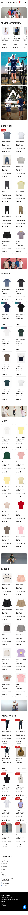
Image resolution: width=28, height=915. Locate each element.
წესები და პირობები (6, 897)
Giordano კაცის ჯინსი (6, 734)
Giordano (4, 44)
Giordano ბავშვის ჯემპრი (20, 762)
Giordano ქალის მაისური (5, 40)
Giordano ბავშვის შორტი (20, 588)
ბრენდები (4, 863)
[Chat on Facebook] (25, 907)
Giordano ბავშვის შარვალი (5, 170)
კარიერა (3, 872)
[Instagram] (5, 908)
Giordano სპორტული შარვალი (6, 195)
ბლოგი (3, 869)
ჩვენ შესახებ (5, 861)
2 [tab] (14, 16)
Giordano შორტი (5, 244)
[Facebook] (2, 908)
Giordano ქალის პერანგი (5, 465)
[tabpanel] (14, 12)
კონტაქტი (4, 874)
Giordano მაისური (5, 145)
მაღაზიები (4, 866)
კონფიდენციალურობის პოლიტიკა (10, 899)
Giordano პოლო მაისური (5, 293)
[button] (24, 37)
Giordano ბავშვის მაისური (20, 195)
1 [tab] (13, 16)
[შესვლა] (25, 3)
